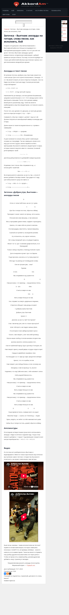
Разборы (6, 10)
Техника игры (56, 10)
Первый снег (31, 565)
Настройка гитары (41, 10)
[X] (10, 574)
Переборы (20, 10)
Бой (13, 10)
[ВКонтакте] (5, 574)
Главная (6, 29)
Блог (14, 14)
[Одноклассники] (7, 574)
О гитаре (29, 10)
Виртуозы (6, 14)
